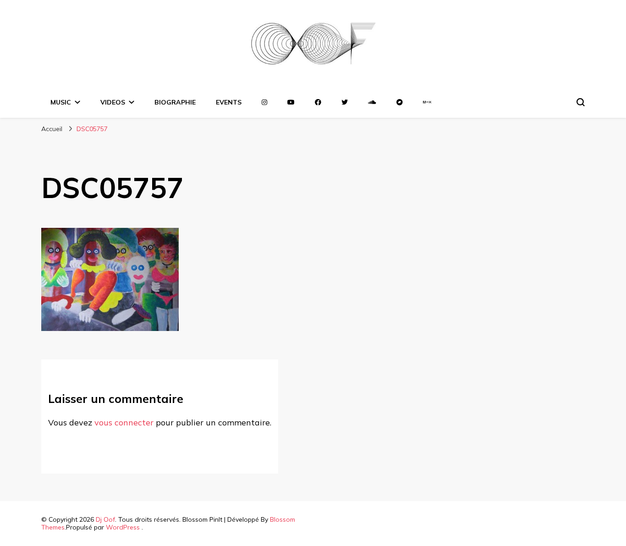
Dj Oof (105, 519)
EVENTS (229, 102)
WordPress (123, 527)
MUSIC (60, 102)
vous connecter (124, 422)
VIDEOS (112, 102)
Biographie (175, 102)
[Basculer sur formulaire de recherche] (581, 102)
